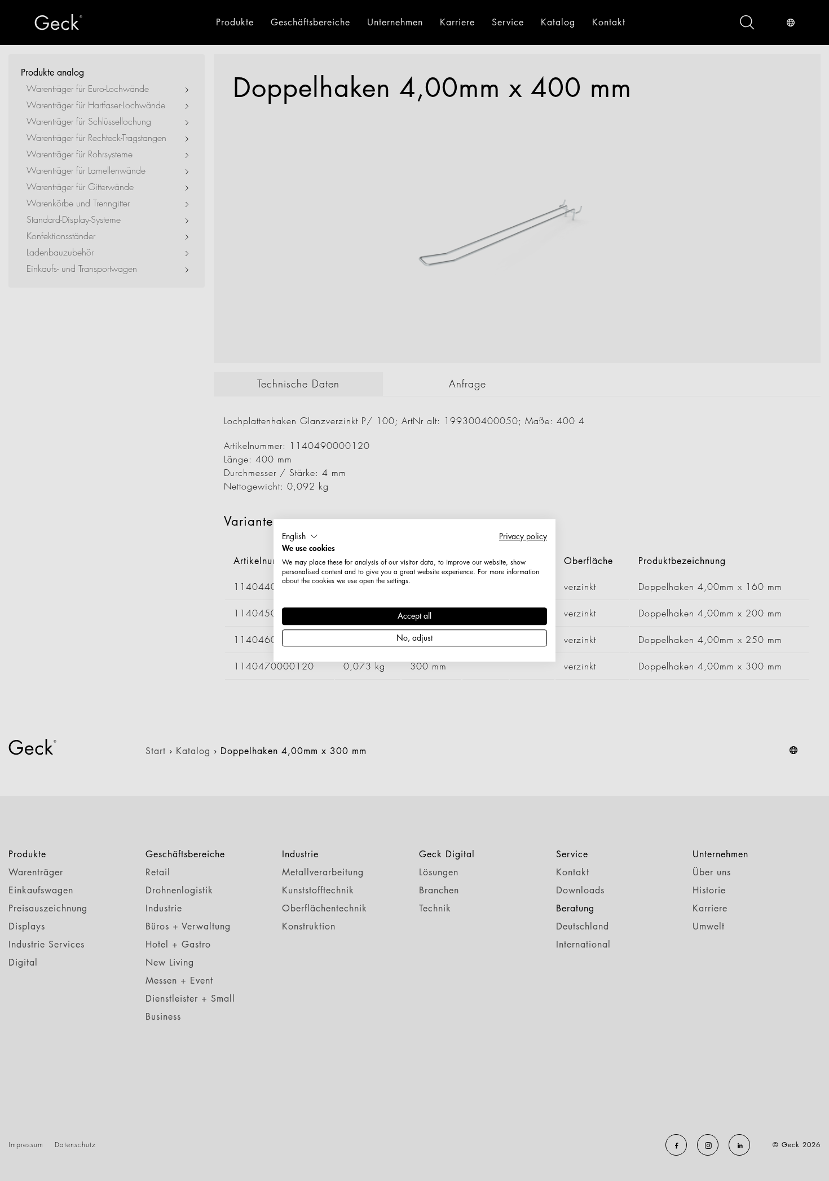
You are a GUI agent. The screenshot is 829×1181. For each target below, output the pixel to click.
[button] (300, 536)
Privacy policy (523, 536)
